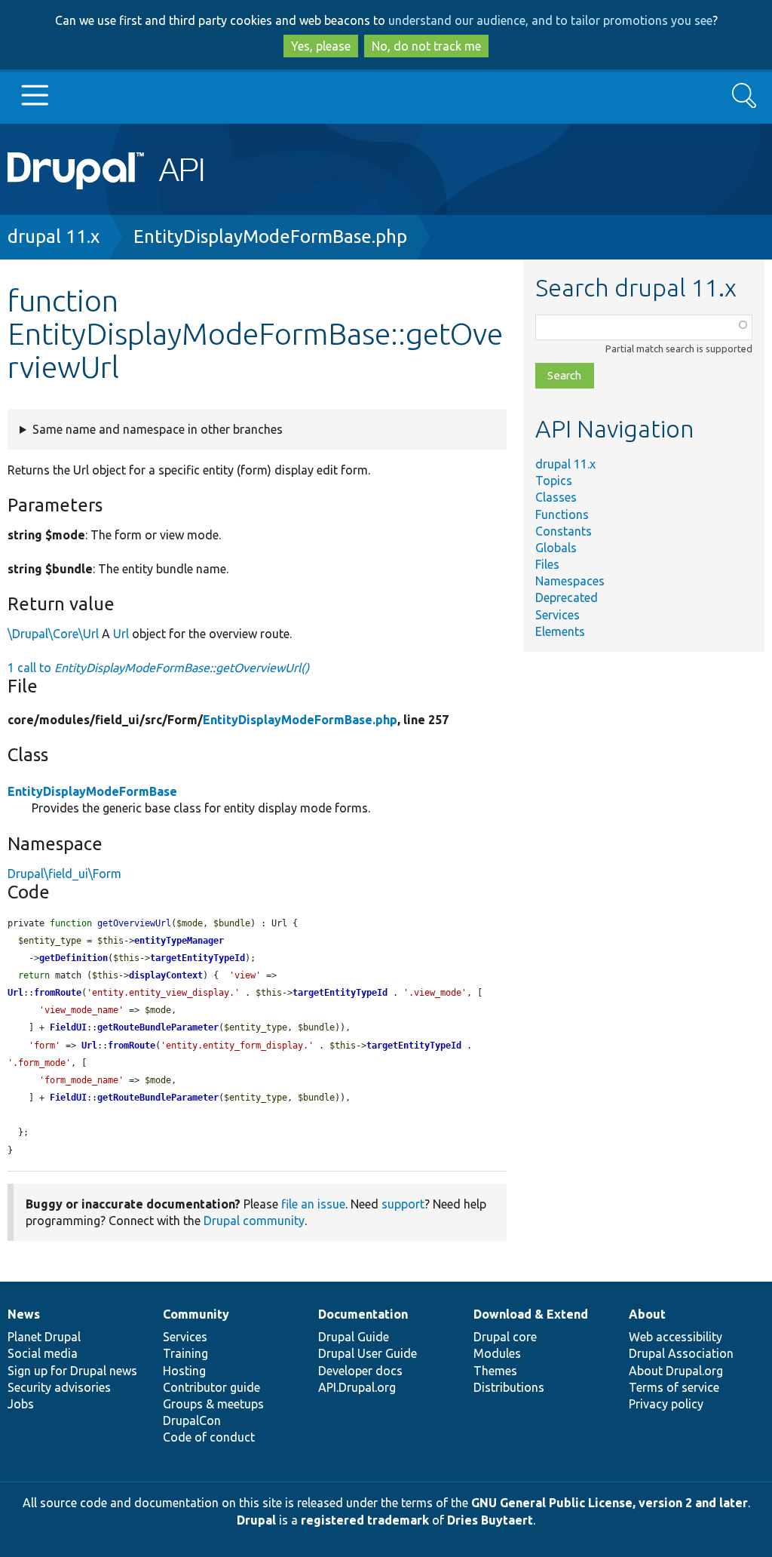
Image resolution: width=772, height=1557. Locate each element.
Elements (560, 631)
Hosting (184, 1370)
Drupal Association (681, 1353)
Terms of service (674, 1387)
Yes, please (321, 46)
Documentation (363, 1314)
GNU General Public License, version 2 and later (609, 1502)
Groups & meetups (213, 1404)
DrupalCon (192, 1420)
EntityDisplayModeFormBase (92, 791)
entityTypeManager (179, 940)
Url (121, 633)
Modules (497, 1353)
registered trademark (365, 1520)
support (402, 1204)
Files (547, 564)
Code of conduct (209, 1437)
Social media (43, 1353)
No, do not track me (426, 46)
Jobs (21, 1404)
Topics (553, 480)
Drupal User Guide (367, 1353)
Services (557, 615)
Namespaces (570, 581)
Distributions (508, 1387)
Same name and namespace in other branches (157, 429)
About (647, 1314)
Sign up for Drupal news (72, 1370)
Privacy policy (666, 1404)
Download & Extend (530, 1314)
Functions (562, 514)
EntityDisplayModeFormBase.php (270, 236)
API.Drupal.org (357, 1387)
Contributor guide (211, 1387)
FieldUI (68, 1027)
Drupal (256, 1520)
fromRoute (57, 992)
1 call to (158, 667)
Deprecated (566, 597)
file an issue (313, 1204)
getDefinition (73, 958)
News (24, 1314)
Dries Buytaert (490, 1520)
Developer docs (360, 1370)
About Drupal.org (676, 1370)
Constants (563, 531)
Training (185, 1353)
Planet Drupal (44, 1337)
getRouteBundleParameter (158, 1027)
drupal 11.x (54, 236)
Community (196, 1314)
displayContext (166, 975)
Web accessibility (675, 1337)
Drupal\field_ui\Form (64, 873)
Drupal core (505, 1337)
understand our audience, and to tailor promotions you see (550, 20)
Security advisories (59, 1387)
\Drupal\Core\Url (53, 633)
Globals (556, 547)
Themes (495, 1370)
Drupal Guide (353, 1337)
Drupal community (254, 1220)
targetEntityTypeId (197, 958)
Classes (556, 497)
